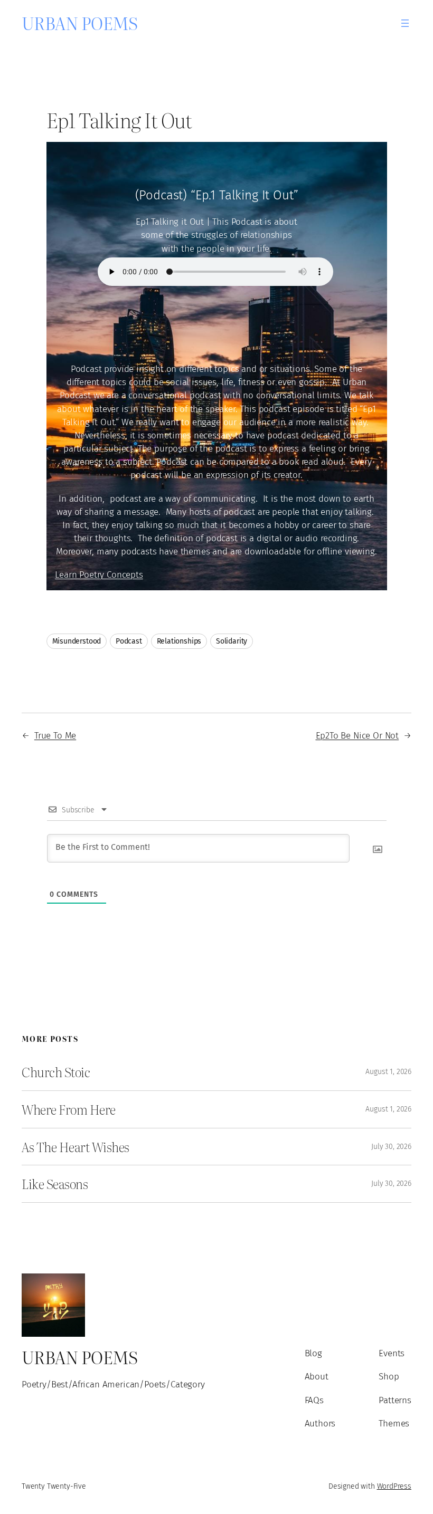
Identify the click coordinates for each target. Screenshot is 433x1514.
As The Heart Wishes (75, 1147)
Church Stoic (56, 1072)
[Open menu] (405, 23)
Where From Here (69, 1109)
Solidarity (231, 641)
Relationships (179, 641)
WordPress (394, 1486)
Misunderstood (76, 641)
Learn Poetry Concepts (99, 574)
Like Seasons (55, 1184)
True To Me (55, 735)
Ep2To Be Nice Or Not (357, 735)
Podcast (129, 641)
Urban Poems (80, 22)
